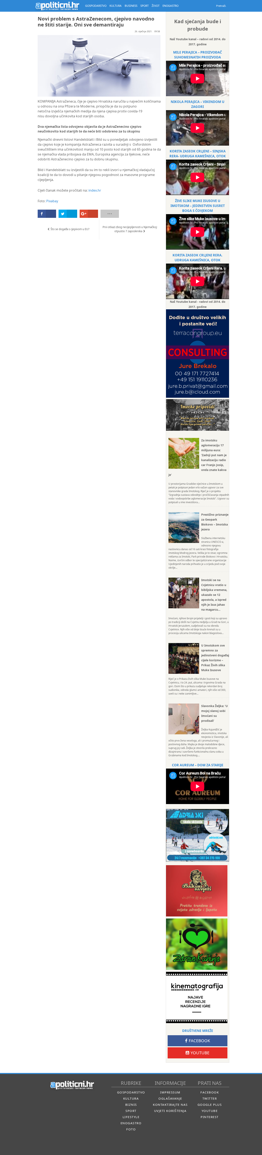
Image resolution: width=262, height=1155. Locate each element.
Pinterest (210, 1117)
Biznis (131, 1104)
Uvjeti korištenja (170, 1111)
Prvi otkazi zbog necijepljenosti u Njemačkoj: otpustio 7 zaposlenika (130, 229)
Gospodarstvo (131, 1092)
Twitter (209, 1098)
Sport (131, 1111)
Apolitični (57, 6)
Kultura (131, 1098)
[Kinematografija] (196, 997)
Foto (131, 1129)
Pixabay (52, 201)
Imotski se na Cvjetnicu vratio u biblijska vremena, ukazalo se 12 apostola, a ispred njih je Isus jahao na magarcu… (214, 594)
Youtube (200, 1053)
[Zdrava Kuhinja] (196, 944)
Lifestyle (131, 1117)
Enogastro (131, 1123)
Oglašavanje (170, 1098)
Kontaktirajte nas (170, 1104)
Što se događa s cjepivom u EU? (70, 229)
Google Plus (210, 1104)
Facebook (199, 1040)
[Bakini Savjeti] (196, 890)
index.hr (94, 190)
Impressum (170, 1092)
